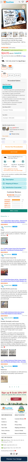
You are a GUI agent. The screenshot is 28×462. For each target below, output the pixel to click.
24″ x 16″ (11, 75)
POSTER (4, 67)
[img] (4, 224)
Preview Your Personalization (14, 147)
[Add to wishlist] (23, 7)
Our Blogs (3, 433)
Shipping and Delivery (20, 427)
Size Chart (3, 424)
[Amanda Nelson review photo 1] (4, 240)
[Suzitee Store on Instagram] (14, 454)
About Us (3, 418)
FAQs (16, 421)
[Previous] (2, 16)
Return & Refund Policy (20, 433)
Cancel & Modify (19, 430)
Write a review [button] (14, 210)
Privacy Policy (18, 424)
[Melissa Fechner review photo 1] (4, 379)
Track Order (4, 427)
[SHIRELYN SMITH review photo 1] (4, 352)
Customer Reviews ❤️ (20, 418)
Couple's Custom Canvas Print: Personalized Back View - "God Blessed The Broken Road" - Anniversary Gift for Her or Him (13, 250)
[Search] (19, 2)
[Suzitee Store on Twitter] (17, 454)
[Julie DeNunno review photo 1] (4, 271)
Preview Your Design (14, 459)
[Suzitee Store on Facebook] (11, 454)
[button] (4, 47)
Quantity (3, 138)
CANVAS (10, 67)
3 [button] (14, 386)
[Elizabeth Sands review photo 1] (4, 304)
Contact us (4, 421)
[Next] (25, 16)
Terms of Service (5, 430)
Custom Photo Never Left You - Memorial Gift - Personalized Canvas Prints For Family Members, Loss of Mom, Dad (14, 281)
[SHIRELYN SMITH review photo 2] (12, 352)
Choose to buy (15, 134)
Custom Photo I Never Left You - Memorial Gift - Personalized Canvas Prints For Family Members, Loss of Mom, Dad (14, 222)
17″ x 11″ (4, 75)
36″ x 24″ (18, 75)
